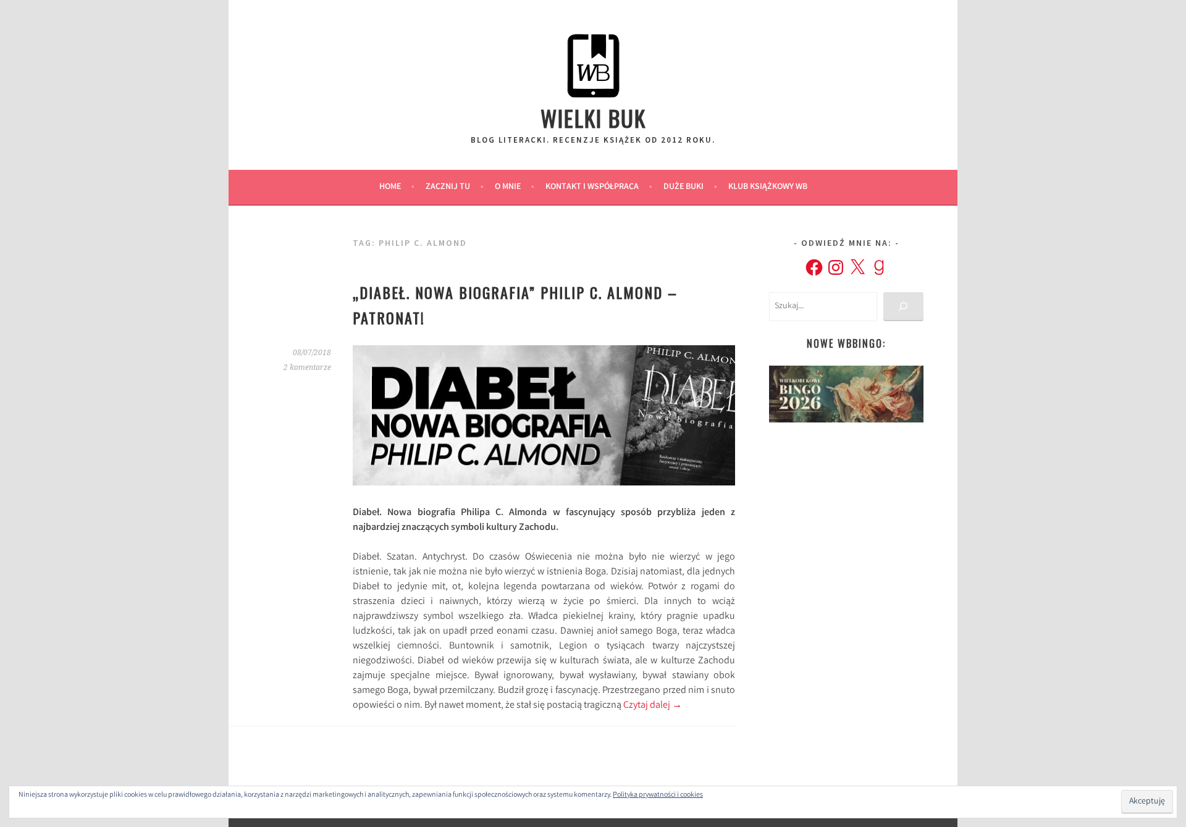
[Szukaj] (903, 306)
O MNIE (508, 187)
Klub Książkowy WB (767, 187)
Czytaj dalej (652, 706)
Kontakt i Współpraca (592, 187)
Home (390, 187)
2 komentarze (307, 367)
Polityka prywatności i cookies (658, 795)
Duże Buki (683, 187)
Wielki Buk (593, 117)
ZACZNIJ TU (448, 187)
